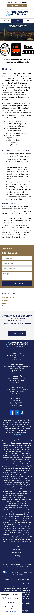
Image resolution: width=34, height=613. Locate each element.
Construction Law (8, 298)
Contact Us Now (17, 333)
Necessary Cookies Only (11, 607)
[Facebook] (12, 412)
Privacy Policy (17, 553)
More (28, 20)
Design (4, 303)
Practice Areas (9, 293)
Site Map (17, 556)
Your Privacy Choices (14, 572)
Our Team (6, 20)
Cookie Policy (27, 572)
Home (17, 546)
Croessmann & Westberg (23, 603)
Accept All (11, 602)
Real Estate (6, 306)
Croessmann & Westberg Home (17, 13)
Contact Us (17, 20)
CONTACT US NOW (17, 283)
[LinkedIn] (17, 412)
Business (5, 300)
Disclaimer (17, 549)
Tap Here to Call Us (17, 6)
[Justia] (22, 412)
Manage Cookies (17, 574)
